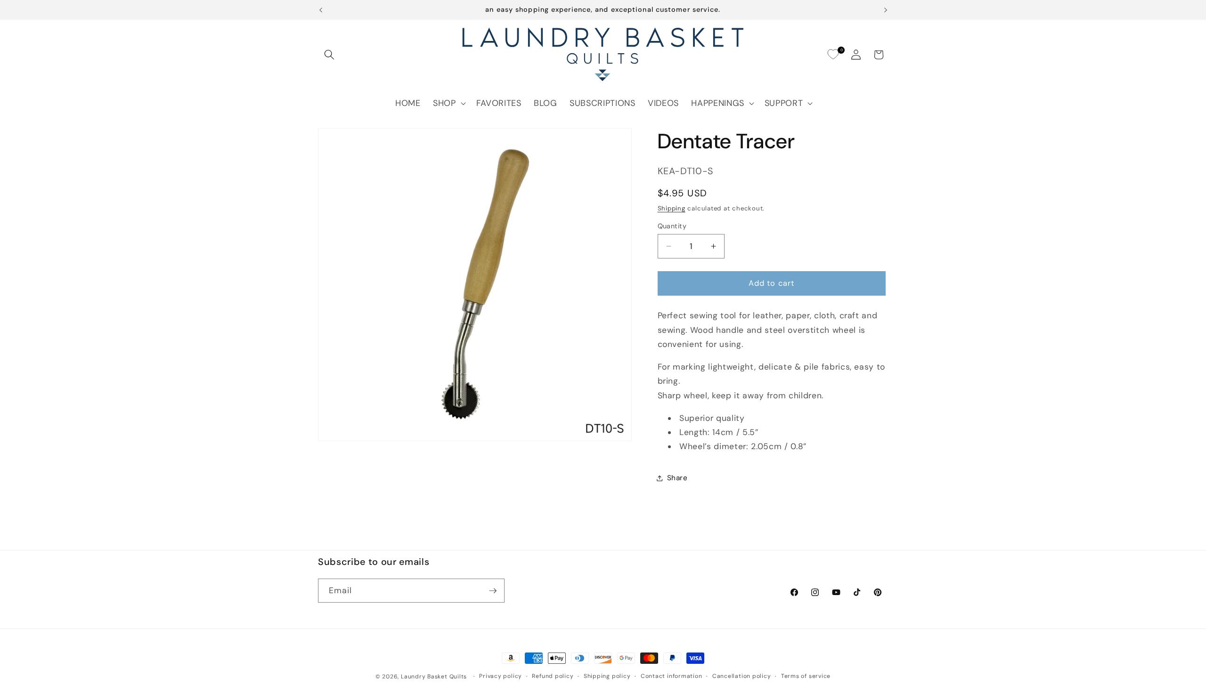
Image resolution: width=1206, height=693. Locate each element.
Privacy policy (500, 676)
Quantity (672, 226)
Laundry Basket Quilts (434, 676)
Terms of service (806, 676)
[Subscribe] (492, 591)
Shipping (671, 208)
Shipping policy (607, 676)
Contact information (671, 676)
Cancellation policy (741, 676)
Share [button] (677, 478)
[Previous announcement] (320, 10)
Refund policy (552, 676)
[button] (329, 54)
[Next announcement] (885, 10)
